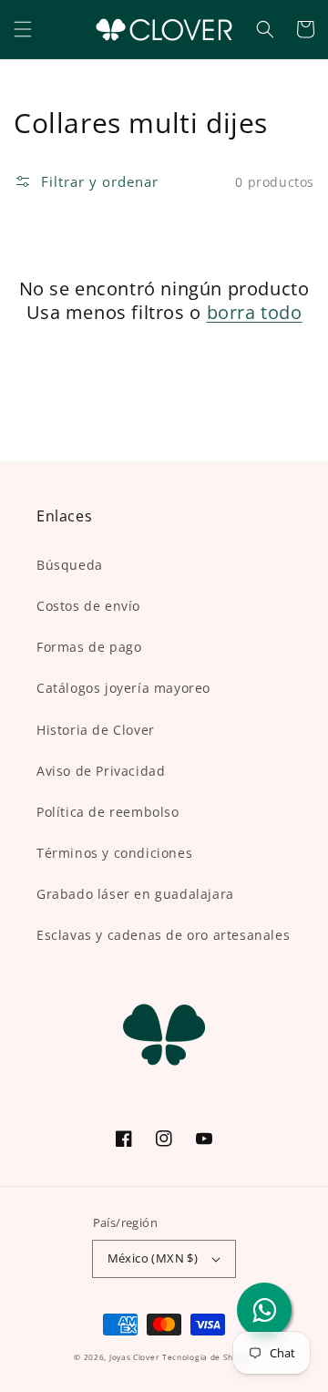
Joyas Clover (134, 1357)
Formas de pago (88, 646)
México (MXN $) (153, 1258)
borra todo (254, 313)
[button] (23, 29)
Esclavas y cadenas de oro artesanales (163, 934)
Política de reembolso (107, 811)
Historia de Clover (95, 729)
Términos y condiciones (114, 852)
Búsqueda (69, 564)
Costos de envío (88, 605)
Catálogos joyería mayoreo (123, 687)
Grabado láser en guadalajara (135, 893)
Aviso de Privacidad (100, 770)
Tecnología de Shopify (208, 1357)
